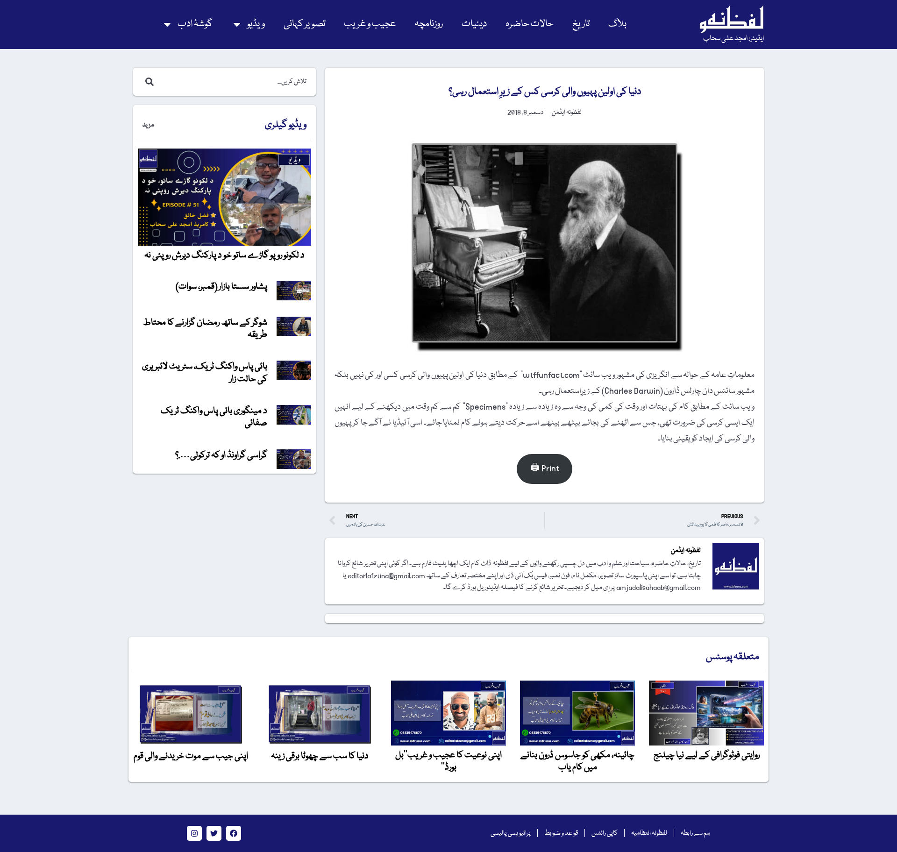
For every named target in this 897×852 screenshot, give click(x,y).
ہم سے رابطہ (695, 833)
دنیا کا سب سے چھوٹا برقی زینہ (320, 756)
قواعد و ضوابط (561, 833)
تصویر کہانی (304, 24)
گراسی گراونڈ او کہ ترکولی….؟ (221, 455)
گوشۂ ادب (195, 24)
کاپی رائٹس (604, 833)
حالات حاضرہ (529, 24)
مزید (148, 125)
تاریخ (581, 24)
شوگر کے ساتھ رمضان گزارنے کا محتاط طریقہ (205, 329)
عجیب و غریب (370, 24)
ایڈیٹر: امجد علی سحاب (733, 38)
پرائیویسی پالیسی (511, 833)
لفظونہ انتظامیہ (649, 833)
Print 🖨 (544, 468)
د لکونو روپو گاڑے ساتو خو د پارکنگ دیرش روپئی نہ (224, 255)
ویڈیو (256, 24)
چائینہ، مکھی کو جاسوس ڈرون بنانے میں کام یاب (577, 761)
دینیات (474, 24)
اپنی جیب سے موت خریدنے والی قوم (191, 756)
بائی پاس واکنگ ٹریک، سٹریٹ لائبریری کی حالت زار (204, 373)
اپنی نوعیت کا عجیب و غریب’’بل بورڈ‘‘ (448, 761)
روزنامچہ (428, 24)
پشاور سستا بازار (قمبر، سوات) (221, 287)
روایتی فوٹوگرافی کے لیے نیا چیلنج (707, 755)
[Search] (147, 81)
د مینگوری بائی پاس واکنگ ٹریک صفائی (214, 417)
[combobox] (234, 81)
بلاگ (617, 24)
